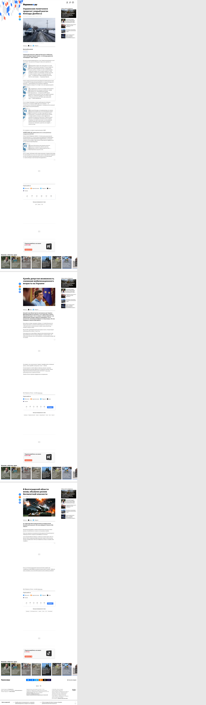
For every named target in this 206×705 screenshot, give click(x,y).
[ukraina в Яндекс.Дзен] (45, 680)
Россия (43, 611)
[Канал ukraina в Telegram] (36, 680)
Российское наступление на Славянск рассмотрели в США (71, 30)
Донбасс (39, 204)
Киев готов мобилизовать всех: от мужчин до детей (36, 371)
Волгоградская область (34, 611)
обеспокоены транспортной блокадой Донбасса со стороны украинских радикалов (37, 136)
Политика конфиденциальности (32, 693)
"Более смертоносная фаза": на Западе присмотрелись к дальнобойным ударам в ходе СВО (71, 36)
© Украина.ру (25, 517)
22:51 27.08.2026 (25, 496)
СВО (46, 611)
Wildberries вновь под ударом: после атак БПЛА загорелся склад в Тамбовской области (39, 570)
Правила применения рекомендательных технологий (37, 694)
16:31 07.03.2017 (25, 16)
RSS (40, 685)
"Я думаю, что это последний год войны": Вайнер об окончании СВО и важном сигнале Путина (68, 15)
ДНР (36, 204)
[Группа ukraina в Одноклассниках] (41, 680)
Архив (37, 685)
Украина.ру (27, 611)
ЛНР (42, 204)
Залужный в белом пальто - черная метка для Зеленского (71, 25)
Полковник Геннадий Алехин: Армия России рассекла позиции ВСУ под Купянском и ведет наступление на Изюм (70, 21)
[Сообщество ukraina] (32, 680)
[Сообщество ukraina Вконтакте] (28, 680)
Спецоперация (50, 611)
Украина (40, 611)
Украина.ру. (40, 393)
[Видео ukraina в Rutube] (49, 680)
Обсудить (50, 407)
